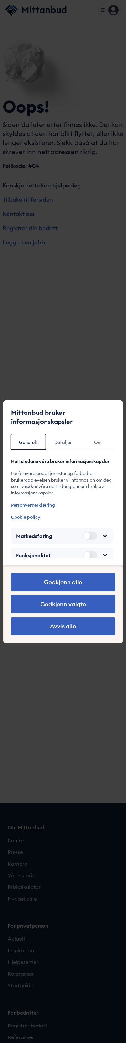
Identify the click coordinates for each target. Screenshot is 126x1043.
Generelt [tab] (28, 442)
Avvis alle (63, 626)
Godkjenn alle (63, 582)
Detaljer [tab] (63, 442)
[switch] (90, 536)
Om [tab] (97, 442)
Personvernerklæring (33, 505)
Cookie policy (25, 517)
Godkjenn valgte (63, 604)
